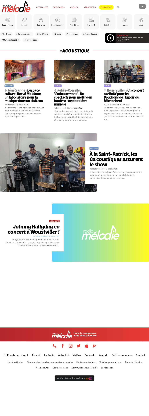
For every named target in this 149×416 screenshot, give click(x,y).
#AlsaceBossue (90, 34)
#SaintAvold (42, 34)
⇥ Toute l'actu (30, 40)
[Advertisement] (74, 290)
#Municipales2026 (10, 40)
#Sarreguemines (23, 34)
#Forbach (6, 34)
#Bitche (57, 34)
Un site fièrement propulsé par (71, 378)
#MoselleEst (72, 34)
